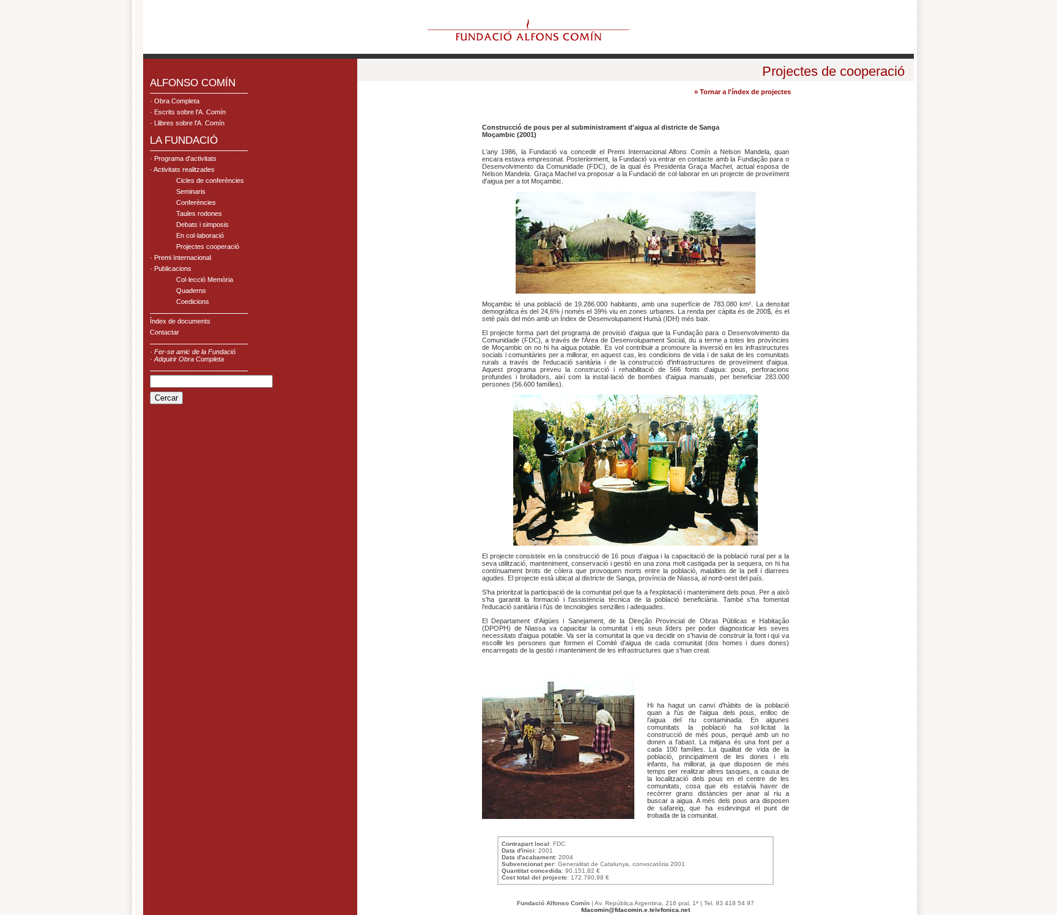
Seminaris (191, 191)
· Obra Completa (174, 101)
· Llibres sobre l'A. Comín (187, 123)
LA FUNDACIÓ (184, 140)
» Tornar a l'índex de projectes (742, 91)
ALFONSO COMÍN (193, 83)
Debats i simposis (202, 224)
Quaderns (191, 290)
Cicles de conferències (210, 180)
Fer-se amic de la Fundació (195, 351)
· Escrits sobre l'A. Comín (188, 112)
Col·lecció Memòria (204, 279)
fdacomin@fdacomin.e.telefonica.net (635, 909)
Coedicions (192, 301)
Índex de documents (180, 321)
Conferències (196, 202)
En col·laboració (200, 235)
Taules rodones (199, 213)
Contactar (164, 332)
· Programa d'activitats (183, 158)
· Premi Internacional (180, 257)
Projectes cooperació (207, 246)
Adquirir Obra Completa (189, 359)
